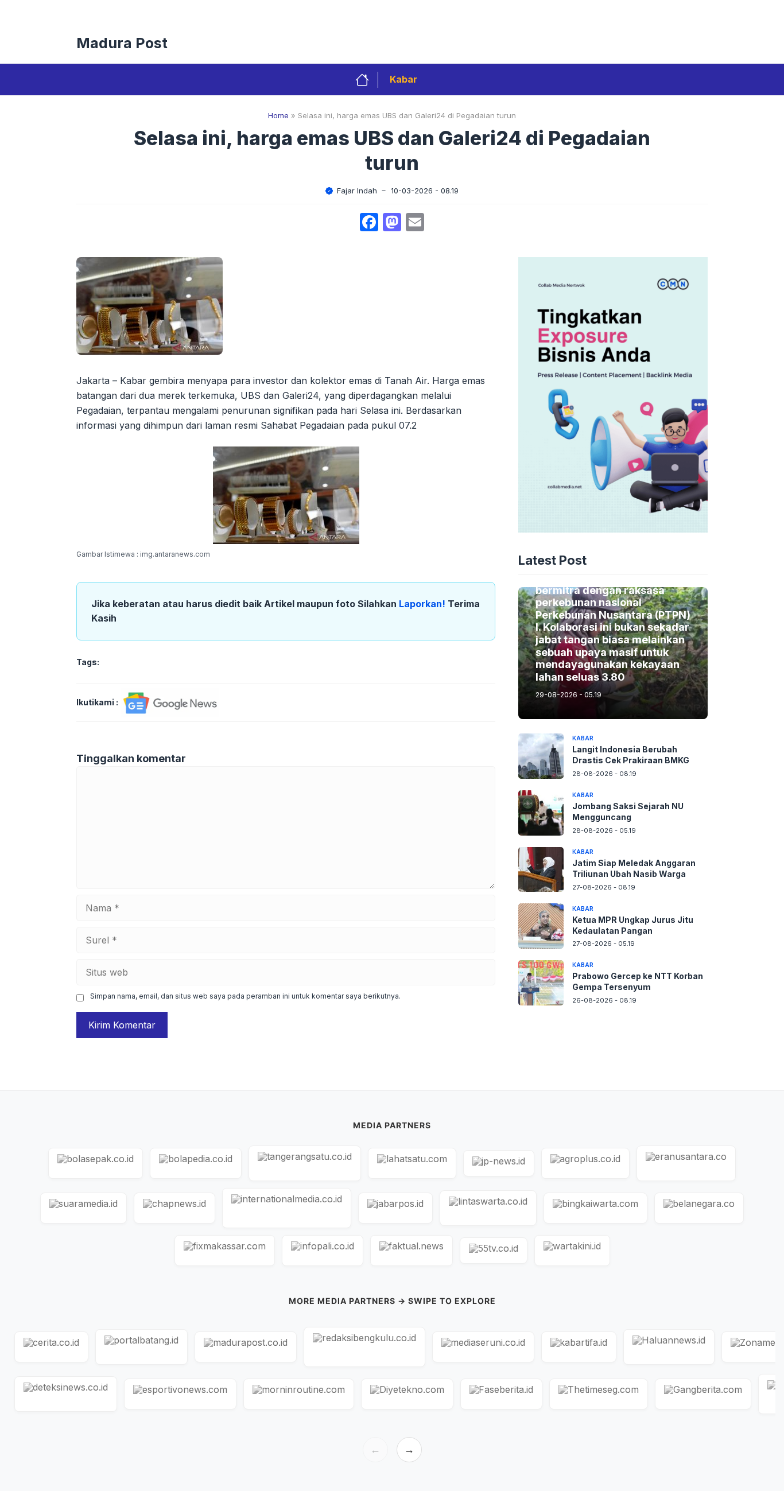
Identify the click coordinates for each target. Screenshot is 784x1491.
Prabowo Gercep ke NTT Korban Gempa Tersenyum (637, 981)
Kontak (450, 11)
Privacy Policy (339, 11)
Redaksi (401, 11)
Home (278, 115)
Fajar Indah (357, 190)
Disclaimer (605, 11)
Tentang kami (671, 11)
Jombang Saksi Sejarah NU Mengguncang (628, 811)
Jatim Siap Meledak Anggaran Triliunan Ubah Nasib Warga (634, 867)
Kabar (403, 79)
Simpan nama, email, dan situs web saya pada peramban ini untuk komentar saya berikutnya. (245, 996)
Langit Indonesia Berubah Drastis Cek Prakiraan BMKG (630, 754)
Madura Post (122, 43)
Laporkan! (423, 603)
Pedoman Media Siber (525, 11)
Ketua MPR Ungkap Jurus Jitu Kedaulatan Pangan (632, 924)
